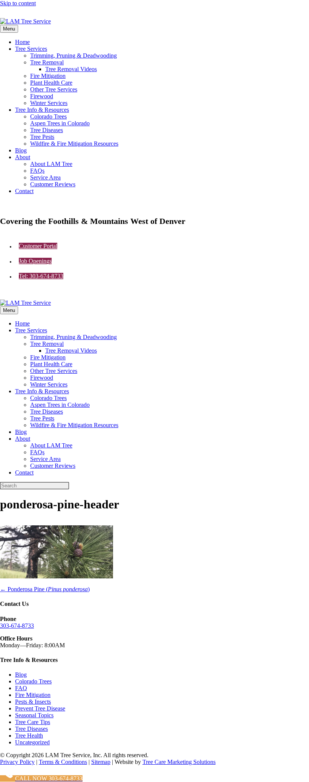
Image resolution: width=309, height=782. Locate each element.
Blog (21, 150)
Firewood (41, 96)
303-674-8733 (17, 625)
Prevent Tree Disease (40, 708)
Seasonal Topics (34, 715)
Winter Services (48, 103)
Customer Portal (38, 246)
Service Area (45, 177)
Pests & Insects (33, 701)
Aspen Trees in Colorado (60, 123)
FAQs (37, 170)
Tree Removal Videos (71, 69)
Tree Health (29, 735)
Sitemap (100, 762)
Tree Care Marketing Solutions (179, 762)
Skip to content (18, 3)
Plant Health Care (51, 82)
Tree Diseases (46, 130)
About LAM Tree (51, 164)
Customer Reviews (52, 184)
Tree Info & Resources (42, 109)
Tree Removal (47, 62)
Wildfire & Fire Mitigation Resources (74, 143)
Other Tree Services (53, 89)
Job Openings (35, 261)
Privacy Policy (17, 762)
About (22, 157)
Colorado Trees (48, 116)
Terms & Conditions (63, 762)
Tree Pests (42, 137)
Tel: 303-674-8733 (41, 276)
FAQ (21, 688)
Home (22, 42)
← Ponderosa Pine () (45, 589)
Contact (24, 191)
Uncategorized (32, 742)
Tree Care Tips (32, 722)
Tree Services (31, 49)
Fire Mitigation (48, 76)
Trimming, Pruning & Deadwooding (73, 55)
